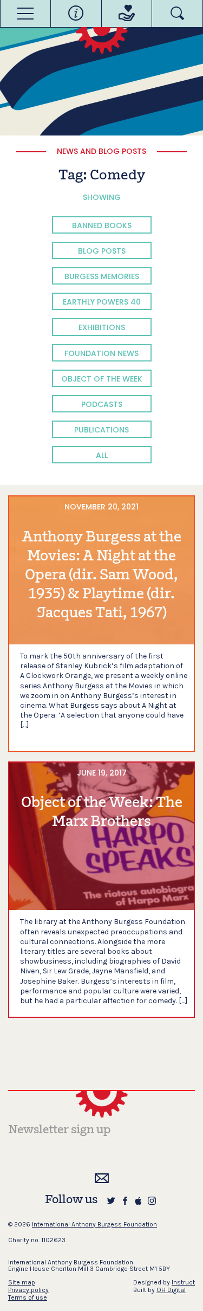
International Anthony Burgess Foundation (94, 1224)
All (102, 455)
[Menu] (25, 13)
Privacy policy (28, 1290)
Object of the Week (101, 378)
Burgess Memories (101, 276)
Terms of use (27, 1297)
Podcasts (101, 404)
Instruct (183, 1282)
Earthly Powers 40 (102, 301)
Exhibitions (101, 327)
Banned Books (102, 225)
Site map (21, 1282)
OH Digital (171, 1290)
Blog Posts (102, 251)
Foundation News (101, 353)
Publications (101, 429)
